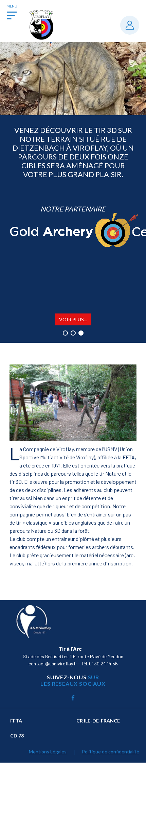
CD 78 (17, 735)
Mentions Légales (48, 751)
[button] (65, 333)
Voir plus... (73, 319)
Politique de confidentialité (110, 751)
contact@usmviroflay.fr (53, 663)
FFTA (16, 721)
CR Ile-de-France (98, 721)
